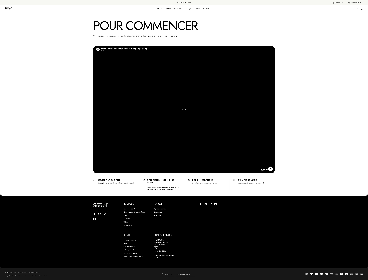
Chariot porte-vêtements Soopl (134, 212)
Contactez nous (129, 247)
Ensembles (127, 219)
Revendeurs (158, 212)
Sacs (125, 215)
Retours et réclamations (132, 250)
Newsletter (157, 215)
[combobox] (338, 2)
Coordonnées (47, 276)
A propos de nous (160, 209)
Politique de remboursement (24, 276)
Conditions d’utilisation (37, 276)
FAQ (125, 243)
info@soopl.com (159, 249)
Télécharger (173, 35)
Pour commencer (130, 240)
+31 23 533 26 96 (160, 251)
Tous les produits (129, 209)
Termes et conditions (131, 253)
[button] (270, 169)
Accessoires (128, 225)
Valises (126, 222)
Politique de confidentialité (133, 256)
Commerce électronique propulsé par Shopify (27, 273)
